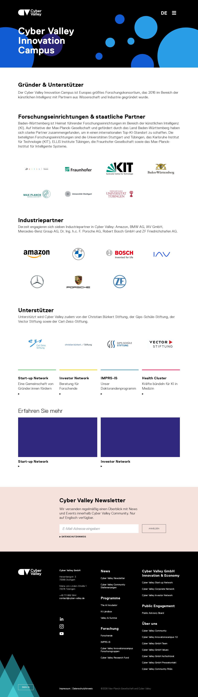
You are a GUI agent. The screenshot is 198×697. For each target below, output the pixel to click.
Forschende (107, 635)
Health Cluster (154, 378)
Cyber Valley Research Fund (115, 657)
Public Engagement (158, 606)
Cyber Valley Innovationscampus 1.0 (160, 637)
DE (164, 13)
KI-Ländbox (106, 611)
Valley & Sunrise (109, 618)
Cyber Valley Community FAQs (157, 669)
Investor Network (74, 378)
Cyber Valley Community (154, 630)
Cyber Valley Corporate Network (158, 589)
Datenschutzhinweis (73, 536)
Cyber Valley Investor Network (157, 595)
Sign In (26, 687)
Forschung (110, 628)
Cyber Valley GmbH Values (155, 650)
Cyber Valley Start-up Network (157, 582)
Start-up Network (33, 378)
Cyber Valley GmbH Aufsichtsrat (158, 656)
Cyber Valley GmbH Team (154, 643)
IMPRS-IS (109, 378)
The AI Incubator (109, 605)
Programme (110, 598)
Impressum (64, 688)
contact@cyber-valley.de (72, 598)
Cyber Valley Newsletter (113, 578)
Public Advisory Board (153, 613)
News (105, 571)
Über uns (149, 624)
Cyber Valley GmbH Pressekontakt (159, 662)
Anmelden (154, 528)
